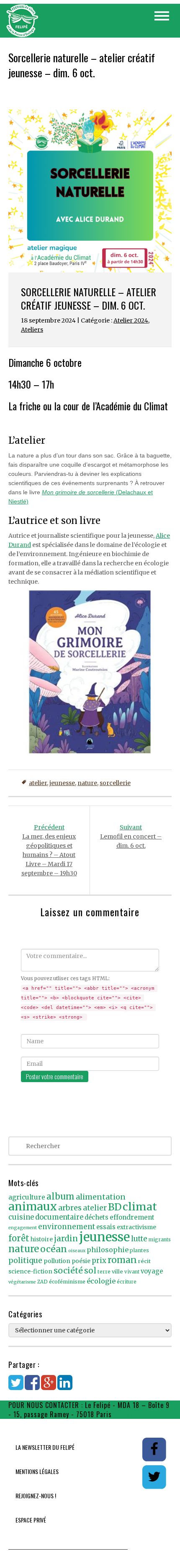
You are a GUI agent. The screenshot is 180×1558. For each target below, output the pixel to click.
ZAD (42, 1282)
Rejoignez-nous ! (35, 1495)
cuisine (21, 1217)
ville (117, 1271)
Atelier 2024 (130, 320)
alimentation (101, 1197)
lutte (139, 1238)
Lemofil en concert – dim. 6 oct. (131, 836)
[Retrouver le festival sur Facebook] (154, 1449)
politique (25, 1260)
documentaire (59, 1217)
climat (140, 1206)
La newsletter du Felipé (45, 1447)
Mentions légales (37, 1471)
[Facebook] (32, 1386)
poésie (81, 1261)
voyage (152, 1271)
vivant (131, 1272)
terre (104, 1271)
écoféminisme (67, 1281)
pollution (57, 1261)
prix (99, 1260)
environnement (66, 1226)
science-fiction (30, 1271)
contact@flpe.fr (138, 1414)
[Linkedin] (64, 1386)
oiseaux (76, 1250)
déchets (96, 1217)
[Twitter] (15, 1386)
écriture (126, 1282)
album (60, 1196)
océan (53, 1249)
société (68, 1271)
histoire (42, 1239)
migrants (160, 1240)
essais (106, 1227)
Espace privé (30, 1519)
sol (90, 1271)
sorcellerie (115, 783)
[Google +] (48, 1386)
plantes (139, 1250)
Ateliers (32, 329)
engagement (22, 1227)
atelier (38, 783)
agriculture (26, 1197)
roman (122, 1260)
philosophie (108, 1249)
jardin (66, 1238)
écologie (101, 1281)
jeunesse (62, 783)
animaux (32, 1206)
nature (87, 783)
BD (114, 1207)
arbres (70, 1207)
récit (144, 1261)
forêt (18, 1238)
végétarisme (22, 1282)
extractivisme (136, 1227)
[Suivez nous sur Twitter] (154, 1476)
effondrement (132, 1217)
